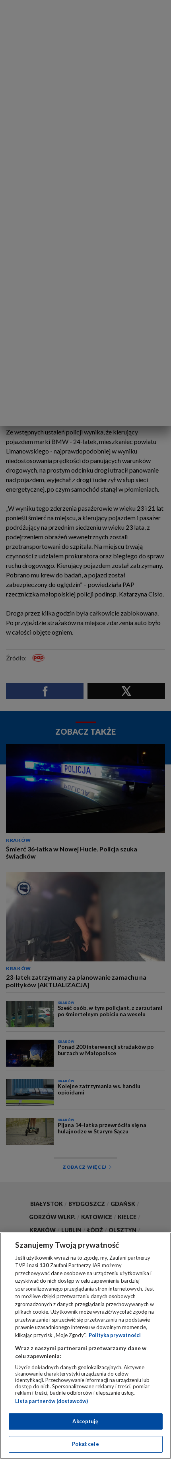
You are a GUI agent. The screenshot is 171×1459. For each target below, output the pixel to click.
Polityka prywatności (115, 1335)
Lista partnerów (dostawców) (51, 1401)
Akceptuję (85, 1421)
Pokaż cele (85, 1444)
